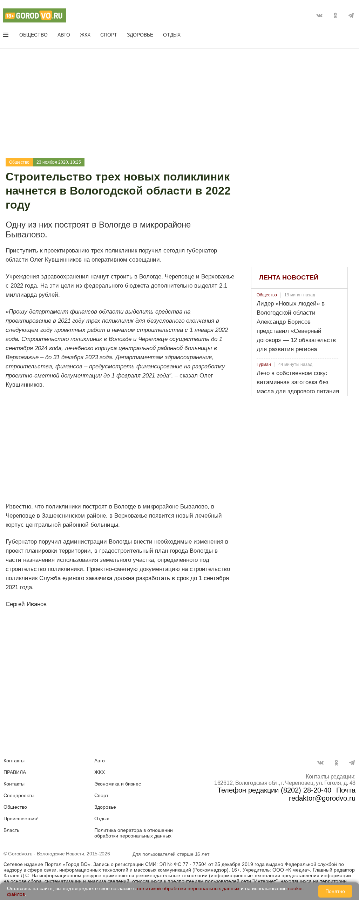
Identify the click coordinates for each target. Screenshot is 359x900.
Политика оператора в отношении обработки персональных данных (133, 833)
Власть (11, 830)
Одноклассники (335, 15)
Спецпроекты (19, 795)
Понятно (335, 891)
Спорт (108, 35)
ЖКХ (85, 35)
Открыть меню (6, 36)
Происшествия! (21, 818)
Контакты (14, 760)
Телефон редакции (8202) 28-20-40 (274, 790)
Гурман (264, 364)
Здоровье (140, 35)
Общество (33, 35)
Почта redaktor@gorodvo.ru (322, 794)
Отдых (172, 35)
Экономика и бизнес (117, 784)
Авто (63, 35)
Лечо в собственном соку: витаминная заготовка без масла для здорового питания (298, 382)
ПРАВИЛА (15, 772)
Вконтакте (319, 15)
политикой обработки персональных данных (188, 888)
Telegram (351, 15)
